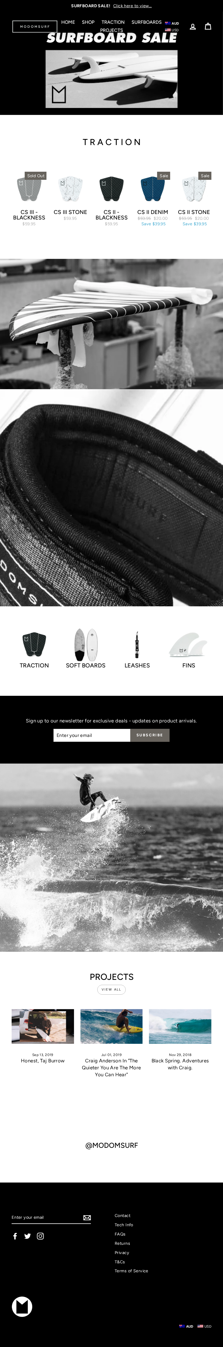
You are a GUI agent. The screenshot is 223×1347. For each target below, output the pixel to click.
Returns (122, 1243)
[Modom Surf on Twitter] (27, 1236)
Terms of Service (131, 1270)
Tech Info (124, 1224)
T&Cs (120, 1261)
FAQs (120, 1234)
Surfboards (147, 22)
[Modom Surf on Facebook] (15, 1236)
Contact (122, 1215)
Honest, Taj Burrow (43, 1061)
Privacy (122, 1252)
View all (112, 989)
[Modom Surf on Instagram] (40, 1236)
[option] (111, 6)
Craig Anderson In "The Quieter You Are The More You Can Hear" (111, 1067)
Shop (88, 22)
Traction (113, 22)
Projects (111, 30)
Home (68, 22)
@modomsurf (111, 1145)
